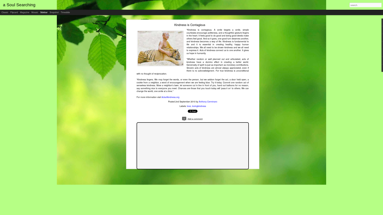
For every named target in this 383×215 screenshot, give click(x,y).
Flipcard (14, 12)
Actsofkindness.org (170, 97)
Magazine (24, 12)
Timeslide (65, 12)
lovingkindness (199, 106)
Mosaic (34, 12)
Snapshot (54, 12)
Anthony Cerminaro (208, 101)
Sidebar (44, 12)
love (189, 106)
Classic (4, 12)
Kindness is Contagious (189, 25)
